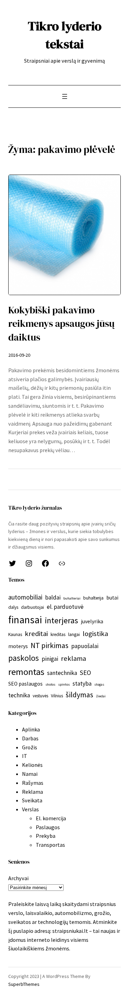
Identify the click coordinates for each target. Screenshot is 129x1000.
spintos (64, 684)
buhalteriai (71, 598)
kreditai (36, 633)
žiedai (101, 696)
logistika (95, 633)
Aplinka (31, 729)
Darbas (30, 738)
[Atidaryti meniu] (65, 96)
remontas (26, 671)
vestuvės (40, 696)
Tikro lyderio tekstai (64, 34)
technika (19, 695)
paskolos (23, 658)
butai (112, 597)
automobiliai (25, 597)
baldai (53, 597)
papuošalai (84, 646)
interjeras (61, 620)
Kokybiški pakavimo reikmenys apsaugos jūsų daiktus (61, 323)
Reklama (32, 791)
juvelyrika (92, 621)
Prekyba (45, 835)
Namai (29, 773)
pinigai (50, 659)
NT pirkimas (49, 645)
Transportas (50, 844)
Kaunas (15, 634)
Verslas (30, 809)
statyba (82, 683)
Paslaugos (48, 827)
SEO (85, 672)
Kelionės (32, 764)
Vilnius (57, 696)
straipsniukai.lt (70, 930)
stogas (99, 684)
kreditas (58, 634)
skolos (50, 684)
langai (74, 634)
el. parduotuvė (65, 607)
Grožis (29, 747)
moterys (18, 646)
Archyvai (18, 878)
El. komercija (51, 818)
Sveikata (32, 800)
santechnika (62, 673)
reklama (73, 658)
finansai (25, 619)
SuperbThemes (24, 984)
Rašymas (32, 782)
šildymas (79, 694)
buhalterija (93, 598)
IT (24, 755)
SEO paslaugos (25, 683)
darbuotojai (32, 607)
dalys (13, 607)
